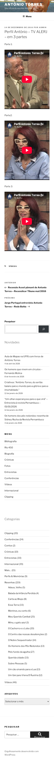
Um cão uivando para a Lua (22, 669)
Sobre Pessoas (16, 663)
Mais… (7, 570)
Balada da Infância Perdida (22, 593)
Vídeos (13, 266)
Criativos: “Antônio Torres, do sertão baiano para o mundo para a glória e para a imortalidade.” (26, 386)
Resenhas (9, 582)
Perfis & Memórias (14, 576)
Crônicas (9, 459)
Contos (8, 545)
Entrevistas (10, 472)
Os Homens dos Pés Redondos (24, 646)
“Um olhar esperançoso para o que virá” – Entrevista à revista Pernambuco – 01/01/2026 (26, 403)
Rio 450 (8, 447)
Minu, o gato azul (17, 622)
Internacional (11, 490)
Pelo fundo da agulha (19, 652)
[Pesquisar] (44, 329)
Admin (42, 27)
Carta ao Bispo (15, 599)
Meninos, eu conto (18, 610)
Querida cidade (16, 657)
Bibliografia (10, 441)
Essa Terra (13, 605)
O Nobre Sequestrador (20, 640)
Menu (29, 16)
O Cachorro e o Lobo (19, 628)
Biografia (9, 453)
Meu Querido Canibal (19, 616)
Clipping (8, 496)
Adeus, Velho (15, 587)
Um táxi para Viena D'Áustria (23, 675)
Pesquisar (9, 321)
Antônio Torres (23, 4)
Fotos (7, 466)
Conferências (11, 478)
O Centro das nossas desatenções (26, 634)
